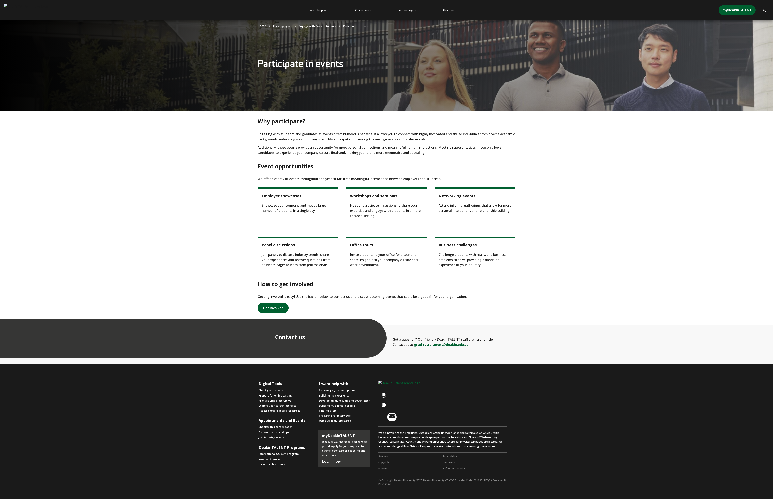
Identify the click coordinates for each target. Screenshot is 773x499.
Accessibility (450, 456)
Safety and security (454, 468)
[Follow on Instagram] (384, 405)
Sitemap (383, 456)
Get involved (273, 308)
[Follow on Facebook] (384, 395)
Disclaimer (449, 462)
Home (262, 26)
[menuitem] (329, 10)
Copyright (384, 462)
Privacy (382, 468)
